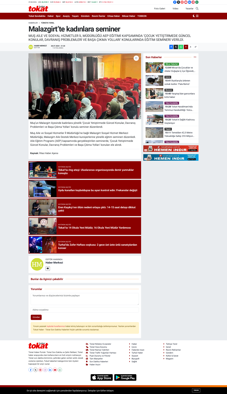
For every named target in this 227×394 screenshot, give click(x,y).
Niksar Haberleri (172, 64)
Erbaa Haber (113, 16)
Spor (58, 16)
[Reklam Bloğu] (170, 148)
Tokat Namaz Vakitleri (99, 350)
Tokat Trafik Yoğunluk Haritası (103, 353)
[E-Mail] (48, 268)
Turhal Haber (137, 353)
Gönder (36, 317)
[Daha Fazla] (186, 47)
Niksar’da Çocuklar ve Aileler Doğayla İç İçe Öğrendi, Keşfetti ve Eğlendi (179, 69)
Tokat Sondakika (37, 16)
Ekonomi (169, 90)
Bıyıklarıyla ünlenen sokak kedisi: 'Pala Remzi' (177, 82)
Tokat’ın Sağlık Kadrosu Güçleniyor (179, 121)
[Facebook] (31, 370)
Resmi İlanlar (98, 16)
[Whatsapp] (60, 370)
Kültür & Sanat (172, 356)
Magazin (169, 359)
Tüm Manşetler (96, 359)
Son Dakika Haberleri (99, 361)
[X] (35, 370)
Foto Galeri (159, 8)
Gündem (85, 16)
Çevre (168, 77)
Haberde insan (138, 350)
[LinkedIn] (50, 370)
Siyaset (135, 356)
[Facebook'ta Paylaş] (171, 47)
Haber (51, 16)
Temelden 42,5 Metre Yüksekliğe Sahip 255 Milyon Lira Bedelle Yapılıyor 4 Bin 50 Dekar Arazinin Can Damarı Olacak (179, 134)
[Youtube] (55, 370)
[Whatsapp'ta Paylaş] (181, 47)
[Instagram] (45, 370)
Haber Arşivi (95, 364)
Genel (168, 347)
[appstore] (102, 377)
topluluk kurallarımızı (56, 326)
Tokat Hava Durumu (98, 347)
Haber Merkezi (54, 262)
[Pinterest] (40, 370)
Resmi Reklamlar (173, 350)
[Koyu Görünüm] (194, 16)
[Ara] (197, 8)
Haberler (33, 23)
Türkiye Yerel (47, 23)
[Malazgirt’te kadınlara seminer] (85, 86)
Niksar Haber (128, 16)
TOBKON (141, 16)
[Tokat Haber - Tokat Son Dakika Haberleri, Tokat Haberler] (38, 8)
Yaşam (75, 16)
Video (175, 8)
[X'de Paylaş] (176, 47)
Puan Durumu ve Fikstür (100, 356)
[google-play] (125, 377)
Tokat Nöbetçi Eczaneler (100, 344)
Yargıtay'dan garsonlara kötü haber (179, 95)
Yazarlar (190, 8)
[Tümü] (195, 57)
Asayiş (66, 16)
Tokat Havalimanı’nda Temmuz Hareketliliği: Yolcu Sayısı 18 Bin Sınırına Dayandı (178, 108)
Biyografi (135, 359)
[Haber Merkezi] (37, 264)
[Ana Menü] (197, 16)
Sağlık (134, 361)
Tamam (196, 390)
